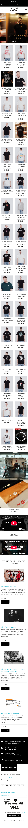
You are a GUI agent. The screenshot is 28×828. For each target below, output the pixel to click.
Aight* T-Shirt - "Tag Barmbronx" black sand (21, 294)
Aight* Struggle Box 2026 (21, 447)
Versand (23, 812)
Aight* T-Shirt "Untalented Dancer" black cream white (21, 421)
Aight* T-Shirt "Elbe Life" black (7, 344)
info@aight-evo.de (12, 777)
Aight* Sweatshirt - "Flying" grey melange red (21, 217)
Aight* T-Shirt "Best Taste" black (7, 319)
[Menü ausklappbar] (2, 10)
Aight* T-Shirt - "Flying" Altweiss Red (21, 115)
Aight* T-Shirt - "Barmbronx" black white (21, 243)
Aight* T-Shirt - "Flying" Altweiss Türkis (21, 268)
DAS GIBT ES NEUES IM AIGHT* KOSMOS (14, 562)
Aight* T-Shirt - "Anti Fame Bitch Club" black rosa (21, 191)
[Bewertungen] (7, 266)
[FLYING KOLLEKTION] (14, 28)
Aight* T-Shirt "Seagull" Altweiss (7, 419)
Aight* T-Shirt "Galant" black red (7, 395)
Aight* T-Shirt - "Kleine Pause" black (7, 89)
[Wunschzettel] (17, 4)
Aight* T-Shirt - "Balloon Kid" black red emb (7, 166)
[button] (1, 1)
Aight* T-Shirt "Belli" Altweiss (7, 447)
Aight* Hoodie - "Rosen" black (7, 216)
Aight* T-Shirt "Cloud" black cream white (21, 320)
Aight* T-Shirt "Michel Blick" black (21, 395)
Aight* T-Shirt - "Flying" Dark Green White (7, 294)
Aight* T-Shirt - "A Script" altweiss (7, 114)
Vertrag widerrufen (14, 816)
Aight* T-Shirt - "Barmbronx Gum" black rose (7, 243)
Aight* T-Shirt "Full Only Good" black (7, 369)
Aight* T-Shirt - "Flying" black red (7, 140)
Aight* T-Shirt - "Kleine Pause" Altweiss (7, 64)
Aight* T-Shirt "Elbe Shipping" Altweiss (21, 166)
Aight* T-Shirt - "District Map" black (21, 140)
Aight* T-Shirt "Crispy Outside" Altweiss (21, 64)
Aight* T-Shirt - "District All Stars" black (7, 269)
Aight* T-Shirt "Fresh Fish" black (21, 344)
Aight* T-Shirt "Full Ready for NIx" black (21, 369)
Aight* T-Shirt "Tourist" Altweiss (7, 191)
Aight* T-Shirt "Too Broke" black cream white (21, 89)
